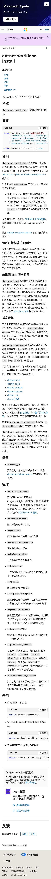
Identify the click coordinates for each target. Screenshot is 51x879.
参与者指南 (30, 782)
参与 (37, 867)
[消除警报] (46, 4)
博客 (28, 867)
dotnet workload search (19, 232)
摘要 (6, 78)
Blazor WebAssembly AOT (29, 174)
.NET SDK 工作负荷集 (34, 219)
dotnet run (12, 395)
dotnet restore (14, 391)
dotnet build (13, 380)
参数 (6, 85)
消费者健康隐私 (18, 871)
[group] (25, 141)
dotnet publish (14, 387)
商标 (4, 875)
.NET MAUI (7, 174)
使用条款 (33, 871)
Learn (5, 48)
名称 (6, 75)
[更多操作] (46, 48)
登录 (47, 29)
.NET (13, 48)
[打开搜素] (41, 29)
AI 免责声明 (7, 867)
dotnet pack (13, 383)
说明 (6, 82)
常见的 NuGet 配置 (27, 512)
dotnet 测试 (13, 398)
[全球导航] (2, 29)
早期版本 (19, 867)
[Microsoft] (25, 29)
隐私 (4, 871)
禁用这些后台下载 (28, 412)
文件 (21, 311)
